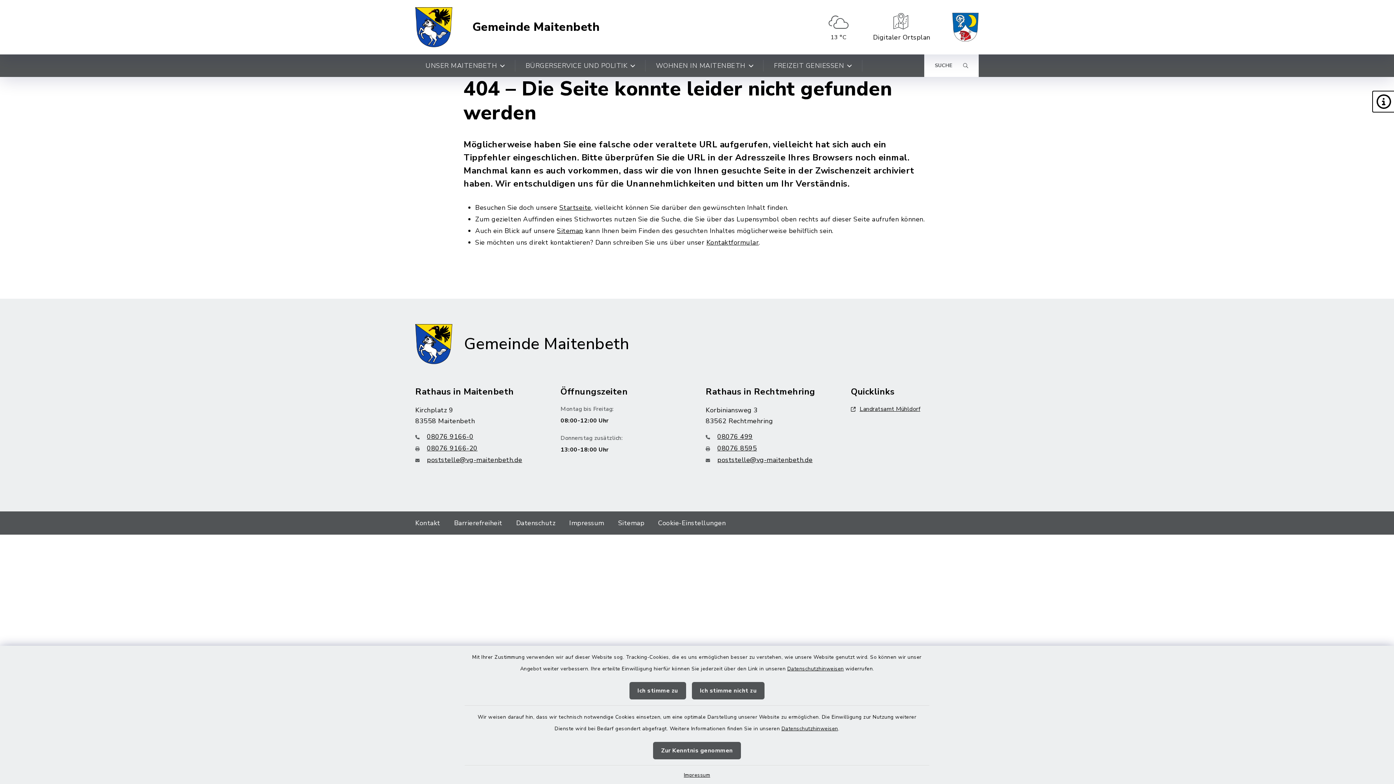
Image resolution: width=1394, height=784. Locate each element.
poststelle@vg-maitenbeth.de (474, 460)
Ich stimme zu (657, 691)
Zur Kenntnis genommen (697, 751)
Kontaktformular (732, 242)
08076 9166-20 (452, 448)
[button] (1383, 102)
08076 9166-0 (450, 436)
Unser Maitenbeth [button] (461, 65)
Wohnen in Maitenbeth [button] (701, 65)
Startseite (575, 207)
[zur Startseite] (433, 27)
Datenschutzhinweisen (815, 668)
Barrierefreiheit (478, 523)
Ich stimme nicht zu (728, 691)
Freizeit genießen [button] (809, 65)
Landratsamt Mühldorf (890, 409)
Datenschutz (536, 523)
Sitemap (570, 230)
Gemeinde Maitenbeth (536, 27)
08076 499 (735, 436)
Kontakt (427, 523)
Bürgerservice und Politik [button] (577, 65)
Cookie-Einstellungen (692, 523)
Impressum (697, 775)
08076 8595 (737, 448)
